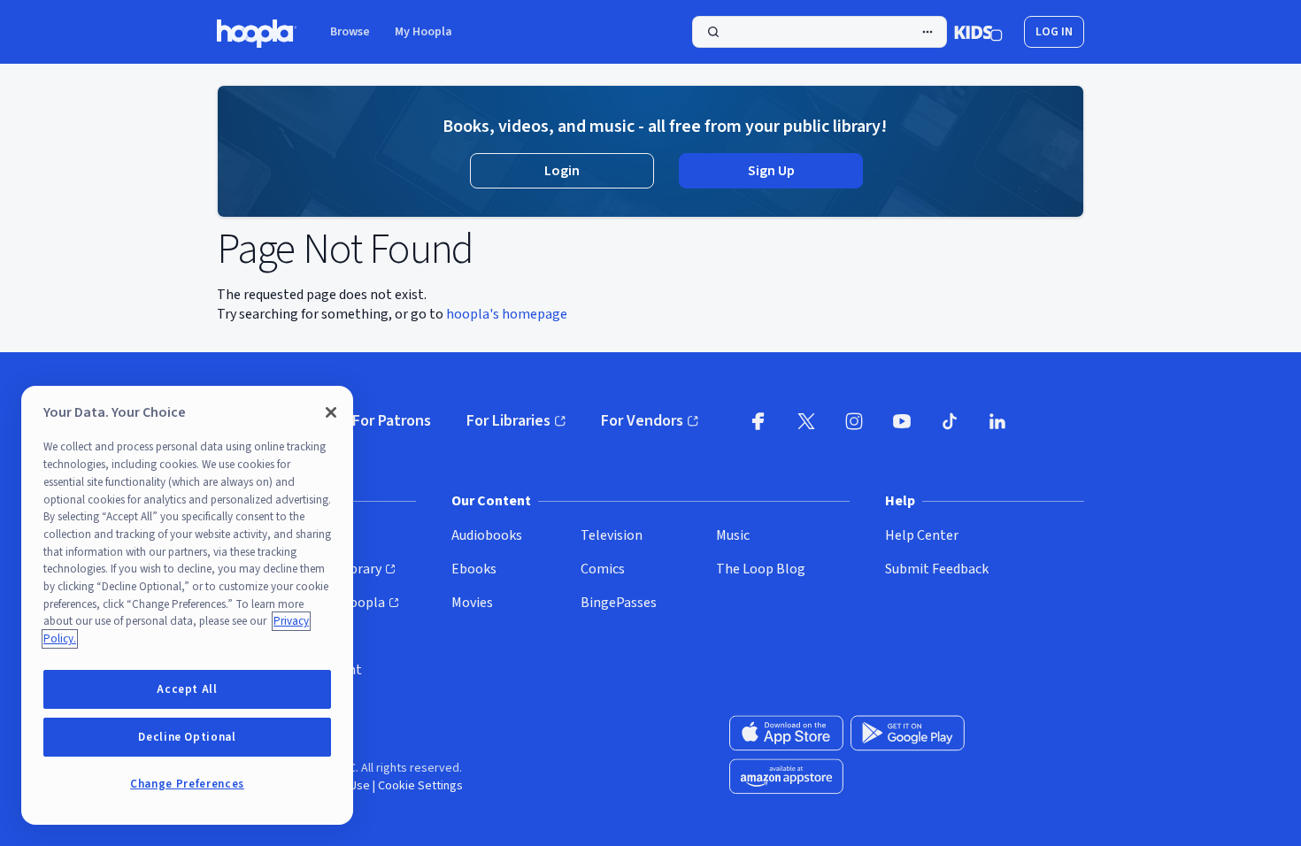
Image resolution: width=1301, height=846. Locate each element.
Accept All (187, 689)
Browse (350, 32)
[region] (187, 605)
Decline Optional (187, 737)
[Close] (331, 412)
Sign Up (771, 171)
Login (562, 171)
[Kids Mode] (978, 32)
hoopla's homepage (506, 314)
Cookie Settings (420, 786)
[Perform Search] (819, 32)
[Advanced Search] (927, 32)
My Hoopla (423, 32)
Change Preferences (187, 784)
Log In (1054, 32)
